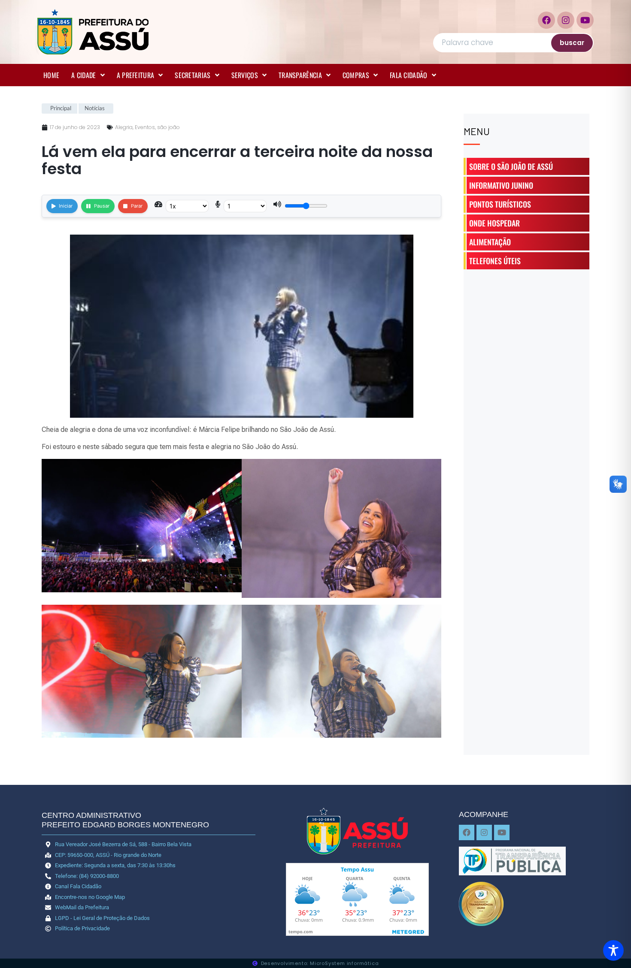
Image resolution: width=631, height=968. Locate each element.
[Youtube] (585, 20)
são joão (168, 127)
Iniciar (66, 206)
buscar (572, 42)
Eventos (145, 127)
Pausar (101, 206)
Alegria (124, 127)
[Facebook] (546, 20)
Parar (137, 206)
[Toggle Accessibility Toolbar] (613, 950)
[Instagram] (565, 20)
